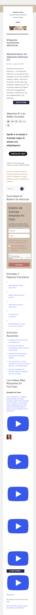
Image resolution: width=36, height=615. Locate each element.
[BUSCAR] (22, 189)
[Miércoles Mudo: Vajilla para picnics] (10, 282)
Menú (18, 22)
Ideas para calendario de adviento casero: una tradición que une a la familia (18, 371)
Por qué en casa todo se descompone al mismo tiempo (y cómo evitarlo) (19, 348)
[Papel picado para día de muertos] (10, 292)
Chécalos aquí (18, 154)
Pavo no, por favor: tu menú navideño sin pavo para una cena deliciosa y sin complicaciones (19, 364)
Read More (21, 102)
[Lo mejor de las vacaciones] (10, 311)
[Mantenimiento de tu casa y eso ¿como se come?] (10, 320)
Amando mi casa (18, 12)
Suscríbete (19, 265)
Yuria (10, 64)
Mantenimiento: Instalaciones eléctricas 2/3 (17, 57)
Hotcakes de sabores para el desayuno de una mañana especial (18, 356)
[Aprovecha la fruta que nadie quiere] (10, 301)
